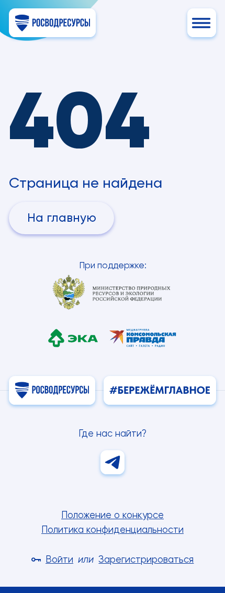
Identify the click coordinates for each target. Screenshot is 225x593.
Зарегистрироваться (146, 559)
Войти (59, 559)
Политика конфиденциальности (112, 529)
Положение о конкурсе (112, 514)
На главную (61, 218)
